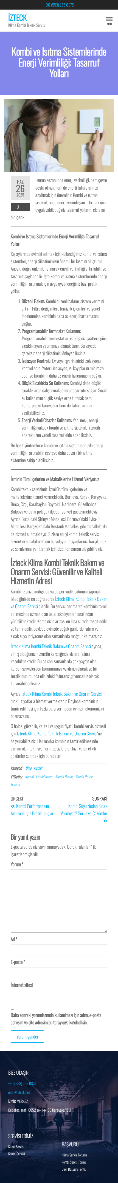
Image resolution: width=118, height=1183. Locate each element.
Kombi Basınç (64, 776)
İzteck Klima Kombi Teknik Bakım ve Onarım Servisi (51, 646)
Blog (29, 768)
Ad (14, 939)
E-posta (18, 961)
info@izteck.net (19, 1092)
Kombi (38, 768)
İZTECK (17, 17)
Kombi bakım (44, 776)
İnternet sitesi (22, 984)
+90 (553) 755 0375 (59, 5)
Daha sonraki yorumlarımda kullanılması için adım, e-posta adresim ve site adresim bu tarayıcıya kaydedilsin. (56, 1018)
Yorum (17, 864)
